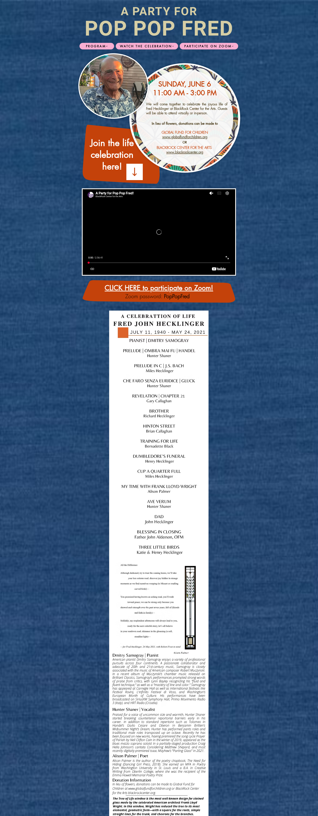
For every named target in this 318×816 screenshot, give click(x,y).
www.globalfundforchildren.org (184, 137)
